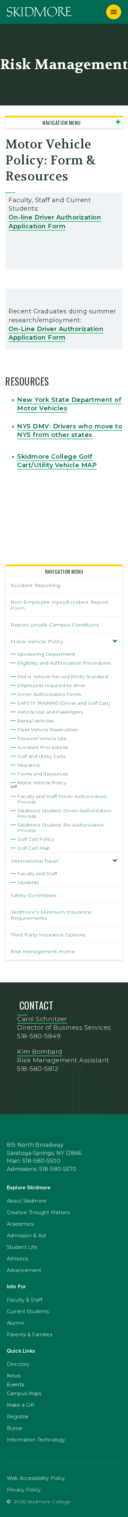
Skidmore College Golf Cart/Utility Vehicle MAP (57, 461)
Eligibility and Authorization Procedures (64, 663)
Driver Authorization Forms (49, 694)
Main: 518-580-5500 (33, 1161)
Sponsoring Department (46, 654)
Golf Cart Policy (35, 839)
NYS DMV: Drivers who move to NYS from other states (69, 431)
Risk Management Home (43, 951)
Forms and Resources (42, 774)
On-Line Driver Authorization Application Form (56, 333)
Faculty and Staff (37, 873)
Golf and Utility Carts (41, 756)
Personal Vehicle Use (42, 738)
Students (28, 882)
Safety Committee (34, 895)
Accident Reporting (35, 585)
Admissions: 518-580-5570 (42, 1169)
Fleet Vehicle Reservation (47, 729)
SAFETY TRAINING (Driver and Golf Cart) (63, 703)
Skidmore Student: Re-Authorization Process (60, 827)
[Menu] (113, 11)
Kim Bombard (39, 1052)
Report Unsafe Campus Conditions (55, 625)
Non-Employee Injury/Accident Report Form (60, 605)
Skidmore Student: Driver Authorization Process (64, 813)
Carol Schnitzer (42, 1019)
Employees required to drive (51, 685)
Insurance (28, 765)
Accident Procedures (42, 747)
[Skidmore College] (39, 12)
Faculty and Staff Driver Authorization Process (61, 799)
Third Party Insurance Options (48, 935)
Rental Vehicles (35, 720)
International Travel (34, 861)
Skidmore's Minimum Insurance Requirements (51, 915)
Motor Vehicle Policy (37, 641)
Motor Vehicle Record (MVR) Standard (62, 676)
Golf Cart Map (33, 848)
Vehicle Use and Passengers (50, 712)
